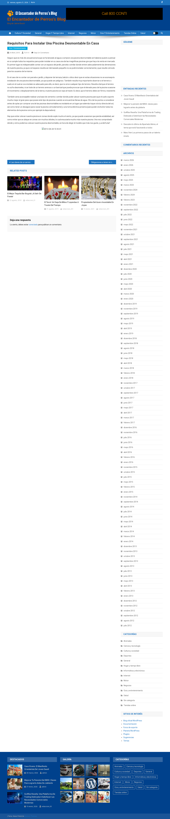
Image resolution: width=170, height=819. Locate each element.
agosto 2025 (129, 175)
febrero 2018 (129, 373)
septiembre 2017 (131, 393)
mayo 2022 (128, 225)
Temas (126, 741)
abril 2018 (128, 363)
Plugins (126, 734)
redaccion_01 (30, 200)
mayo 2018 (128, 358)
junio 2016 (128, 442)
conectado (33, 225)
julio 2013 (128, 571)
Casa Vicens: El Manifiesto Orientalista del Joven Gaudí (141, 97)
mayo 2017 (128, 408)
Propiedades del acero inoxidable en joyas (97, 203)
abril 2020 (128, 289)
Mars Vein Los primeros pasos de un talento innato (142, 134)
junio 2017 (128, 403)
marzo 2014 (129, 531)
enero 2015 (128, 492)
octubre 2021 (129, 234)
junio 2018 (128, 353)
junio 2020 (128, 279)
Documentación (130, 724)
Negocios (83, 33)
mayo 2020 (128, 284)
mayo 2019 (128, 323)
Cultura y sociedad (23, 33)
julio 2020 (128, 274)
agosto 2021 (129, 244)
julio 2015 (128, 477)
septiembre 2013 (131, 561)
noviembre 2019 (130, 309)
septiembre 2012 (131, 616)
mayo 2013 (128, 581)
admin (26, 53)
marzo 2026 (129, 160)
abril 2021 (128, 259)
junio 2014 (128, 517)
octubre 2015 (129, 472)
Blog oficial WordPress (132, 721)
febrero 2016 (129, 457)
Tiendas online (130, 33)
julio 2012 (128, 626)
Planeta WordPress (131, 731)
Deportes (127, 656)
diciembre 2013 (130, 546)
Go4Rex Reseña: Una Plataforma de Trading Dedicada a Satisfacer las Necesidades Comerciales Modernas (142, 115)
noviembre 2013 (130, 551)
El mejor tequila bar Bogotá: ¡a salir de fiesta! (24, 195)
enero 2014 (128, 541)
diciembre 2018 (130, 338)
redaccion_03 (47, 806)
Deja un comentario (41, 53)
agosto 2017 (129, 398)
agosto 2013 (129, 566)
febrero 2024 (129, 195)
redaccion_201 (68, 209)
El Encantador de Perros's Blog (36, 19)
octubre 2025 (129, 170)
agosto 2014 (129, 507)
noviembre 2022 (130, 205)
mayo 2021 (128, 254)
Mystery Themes (30, 816)
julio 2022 (128, 215)
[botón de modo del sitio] (155, 33)
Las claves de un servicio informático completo (23, 162)
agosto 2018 (129, 348)
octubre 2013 (129, 556)
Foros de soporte (130, 727)
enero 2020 (128, 299)
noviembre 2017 (130, 383)
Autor (33, 2)
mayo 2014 (128, 522)
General (38, 33)
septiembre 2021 (131, 239)
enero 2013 (128, 596)
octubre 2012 (129, 611)
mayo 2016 (128, 447)
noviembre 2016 (130, 432)
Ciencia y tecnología (132, 646)
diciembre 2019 (130, 304)
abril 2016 (128, 452)
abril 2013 (128, 586)
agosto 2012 (129, 621)
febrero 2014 (129, 536)
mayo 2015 (128, 482)
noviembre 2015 (130, 467)
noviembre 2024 (130, 190)
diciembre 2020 (130, 269)
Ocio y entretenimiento (110, 33)
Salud (143, 33)
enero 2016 (128, 462)
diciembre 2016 (130, 427)
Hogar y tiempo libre (55, 33)
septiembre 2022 (131, 210)
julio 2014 (128, 512)
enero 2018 (128, 378)
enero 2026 (128, 165)
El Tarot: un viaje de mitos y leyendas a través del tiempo (61, 203)
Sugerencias (128, 737)
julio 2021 (128, 249)
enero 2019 (128, 333)
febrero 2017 (129, 422)
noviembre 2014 (130, 497)
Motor (93, 33)
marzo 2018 (129, 368)
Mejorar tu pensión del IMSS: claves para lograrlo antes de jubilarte (140, 105)
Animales (128, 641)
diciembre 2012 (130, 601)
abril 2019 (128, 328)
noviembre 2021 (130, 229)
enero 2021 (128, 264)
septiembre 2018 (131, 343)
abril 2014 (128, 526)
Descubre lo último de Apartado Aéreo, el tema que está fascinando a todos (141, 126)
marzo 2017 (129, 418)
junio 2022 (128, 219)
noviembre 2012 (130, 606)
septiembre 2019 (131, 314)
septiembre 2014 (131, 502)
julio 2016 (128, 437)
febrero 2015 (129, 487)
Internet (71, 33)
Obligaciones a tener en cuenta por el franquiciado (103, 162)
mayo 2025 (128, 180)
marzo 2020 (129, 294)
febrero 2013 (129, 591)
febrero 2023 (129, 200)
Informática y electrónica (134, 671)
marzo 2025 (129, 185)
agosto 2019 (129, 319)
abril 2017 (128, 413)
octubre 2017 (129, 388)
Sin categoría (129, 700)
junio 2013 (128, 576)
